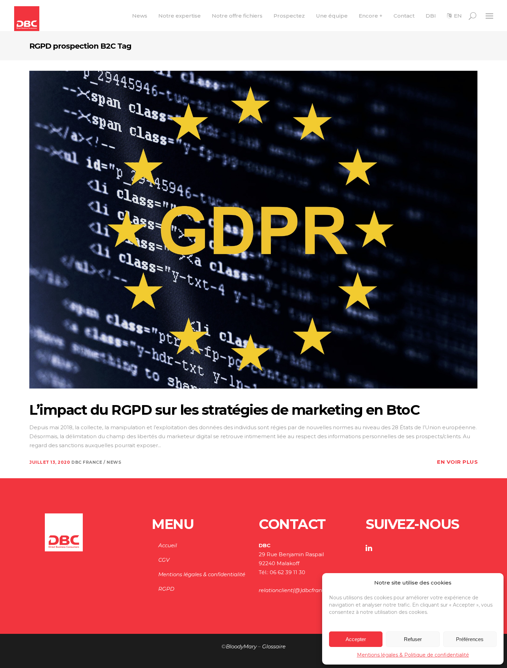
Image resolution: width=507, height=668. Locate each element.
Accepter (356, 639)
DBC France (87, 462)
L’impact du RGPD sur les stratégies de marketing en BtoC (224, 409)
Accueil (167, 545)
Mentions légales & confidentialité (201, 574)
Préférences (470, 639)
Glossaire (274, 646)
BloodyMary (241, 646)
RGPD (166, 589)
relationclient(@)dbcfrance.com (299, 590)
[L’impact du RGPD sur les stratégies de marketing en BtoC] (253, 229)
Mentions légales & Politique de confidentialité (413, 655)
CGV (163, 560)
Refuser (413, 639)
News (114, 462)
